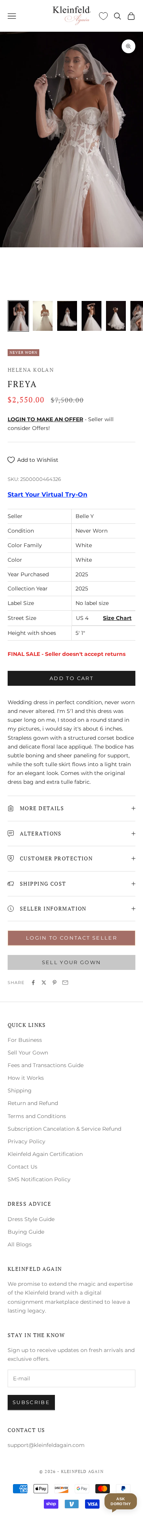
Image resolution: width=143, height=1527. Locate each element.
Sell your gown (71, 962)
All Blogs (20, 1244)
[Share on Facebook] (33, 982)
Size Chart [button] (117, 618)
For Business (25, 1040)
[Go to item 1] (18, 316)
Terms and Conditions (37, 1116)
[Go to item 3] (67, 316)
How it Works (26, 1077)
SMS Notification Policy (39, 1179)
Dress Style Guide (31, 1219)
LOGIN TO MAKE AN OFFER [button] (45, 419)
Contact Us (22, 1166)
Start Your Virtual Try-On (47, 494)
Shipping (20, 1090)
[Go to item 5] (116, 316)
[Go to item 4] (91, 316)
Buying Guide (26, 1231)
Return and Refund (33, 1103)
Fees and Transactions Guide (46, 1065)
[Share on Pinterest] (54, 982)
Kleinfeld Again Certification (45, 1154)
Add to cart (71, 678)
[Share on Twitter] (44, 982)
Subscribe (31, 1402)
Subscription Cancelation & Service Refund (64, 1128)
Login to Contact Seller (71, 938)
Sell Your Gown (28, 1052)
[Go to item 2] (42, 316)
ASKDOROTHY (121, 1501)
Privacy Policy (26, 1141)
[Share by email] (65, 982)
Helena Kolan (31, 369)
